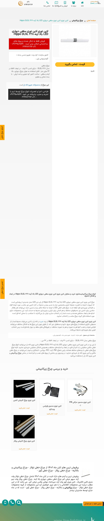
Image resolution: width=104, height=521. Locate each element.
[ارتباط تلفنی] (10, 514)
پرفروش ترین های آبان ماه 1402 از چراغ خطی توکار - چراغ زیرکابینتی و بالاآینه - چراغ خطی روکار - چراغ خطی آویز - (45, 469)
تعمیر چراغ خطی (2, 287)
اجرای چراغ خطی (2, 132)
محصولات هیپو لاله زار (31, 85)
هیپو (41, 321)
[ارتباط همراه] (4, 514)
